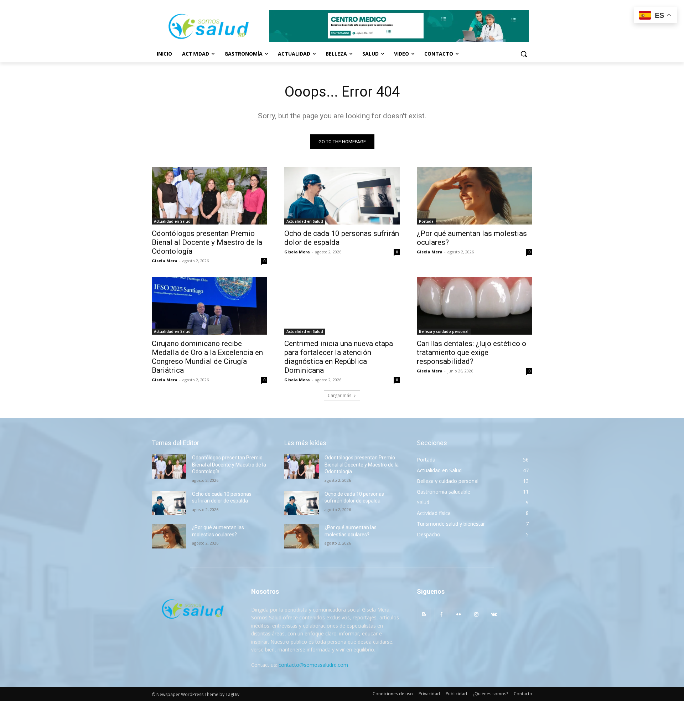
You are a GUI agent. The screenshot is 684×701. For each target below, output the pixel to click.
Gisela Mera (164, 260)
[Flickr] (459, 615)
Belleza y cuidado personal (443, 331)
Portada (426, 221)
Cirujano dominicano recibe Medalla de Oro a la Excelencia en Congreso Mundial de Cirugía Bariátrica (207, 357)
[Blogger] (424, 615)
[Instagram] (476, 615)
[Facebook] (441, 615)
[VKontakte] (494, 615)
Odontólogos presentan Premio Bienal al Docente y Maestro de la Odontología (207, 242)
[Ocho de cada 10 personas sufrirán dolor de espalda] (342, 196)
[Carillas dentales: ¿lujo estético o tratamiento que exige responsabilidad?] (474, 306)
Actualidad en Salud (172, 221)
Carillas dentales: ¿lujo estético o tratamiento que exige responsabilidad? (471, 352)
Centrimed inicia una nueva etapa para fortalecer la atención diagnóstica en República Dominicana (338, 357)
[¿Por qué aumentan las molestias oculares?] (474, 196)
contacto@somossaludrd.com (313, 664)
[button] (523, 53)
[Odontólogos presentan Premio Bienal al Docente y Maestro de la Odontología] (209, 196)
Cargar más (339, 395)
